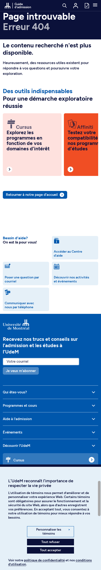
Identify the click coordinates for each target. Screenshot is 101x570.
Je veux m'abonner (21, 371)
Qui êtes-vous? (15, 392)
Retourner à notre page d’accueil (32, 195)
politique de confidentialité (44, 560)
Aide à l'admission (17, 419)
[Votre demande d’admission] (86, 5)
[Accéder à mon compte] (75, 5)
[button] (95, 5)
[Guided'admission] (50, 324)
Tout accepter (50, 550)
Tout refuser (50, 542)
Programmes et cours (20, 405)
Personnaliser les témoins (53, 532)
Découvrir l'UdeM (16, 446)
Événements (12, 432)
